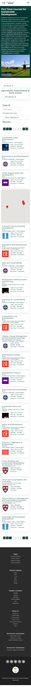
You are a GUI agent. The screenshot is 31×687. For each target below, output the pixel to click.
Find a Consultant (15, 562)
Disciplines (10, 97)
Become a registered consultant (15, 650)
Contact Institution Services (15, 640)
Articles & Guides (15, 560)
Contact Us (16, 613)
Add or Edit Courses (15, 636)
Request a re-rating (15, 638)
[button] (24, 204)
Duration (8, 86)
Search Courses (15, 558)
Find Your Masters (15, 556)
